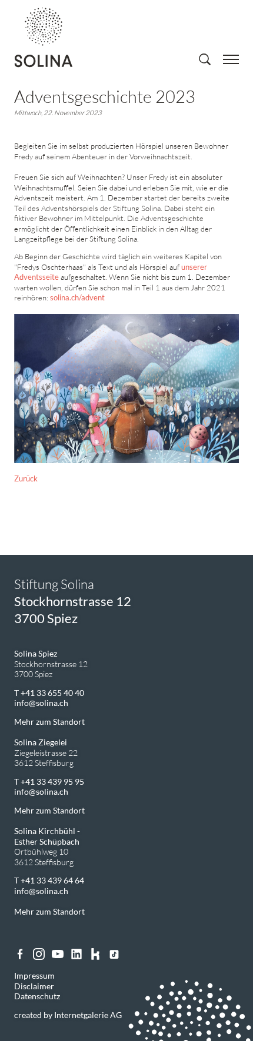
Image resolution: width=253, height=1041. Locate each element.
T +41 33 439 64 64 (49, 880)
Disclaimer (34, 986)
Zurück (26, 478)
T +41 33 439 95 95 (49, 781)
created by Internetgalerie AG (68, 1015)
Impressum (34, 975)
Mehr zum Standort (49, 722)
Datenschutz (37, 996)
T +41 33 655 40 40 (49, 693)
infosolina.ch (41, 703)
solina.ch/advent (77, 297)
